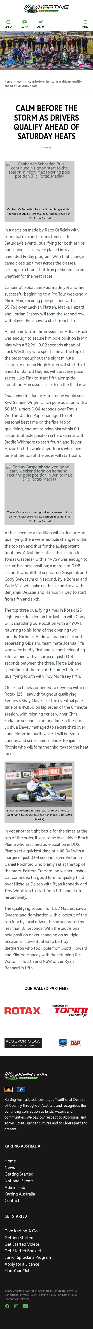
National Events (19, 1180)
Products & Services (17, 1298)
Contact (12, 1200)
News (20, 81)
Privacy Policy (28, 1294)
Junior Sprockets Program (28, 1257)
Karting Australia (20, 1194)
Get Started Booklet (23, 1250)
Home (8, 81)
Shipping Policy (67, 1294)
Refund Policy (47, 1294)
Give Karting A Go (21, 1231)
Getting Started (19, 1174)
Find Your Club (17, 1270)
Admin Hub (15, 1187)
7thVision (59, 1290)
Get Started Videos (22, 1244)
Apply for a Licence (22, 1264)
